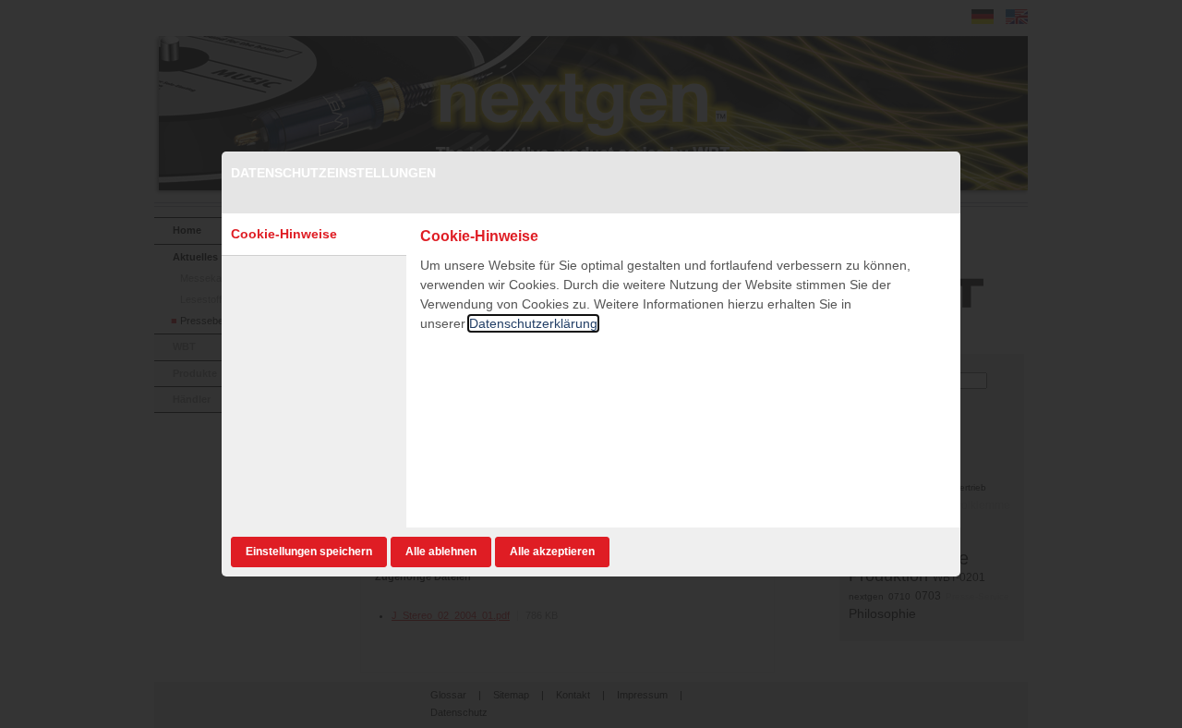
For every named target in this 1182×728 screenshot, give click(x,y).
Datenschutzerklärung (533, 323)
